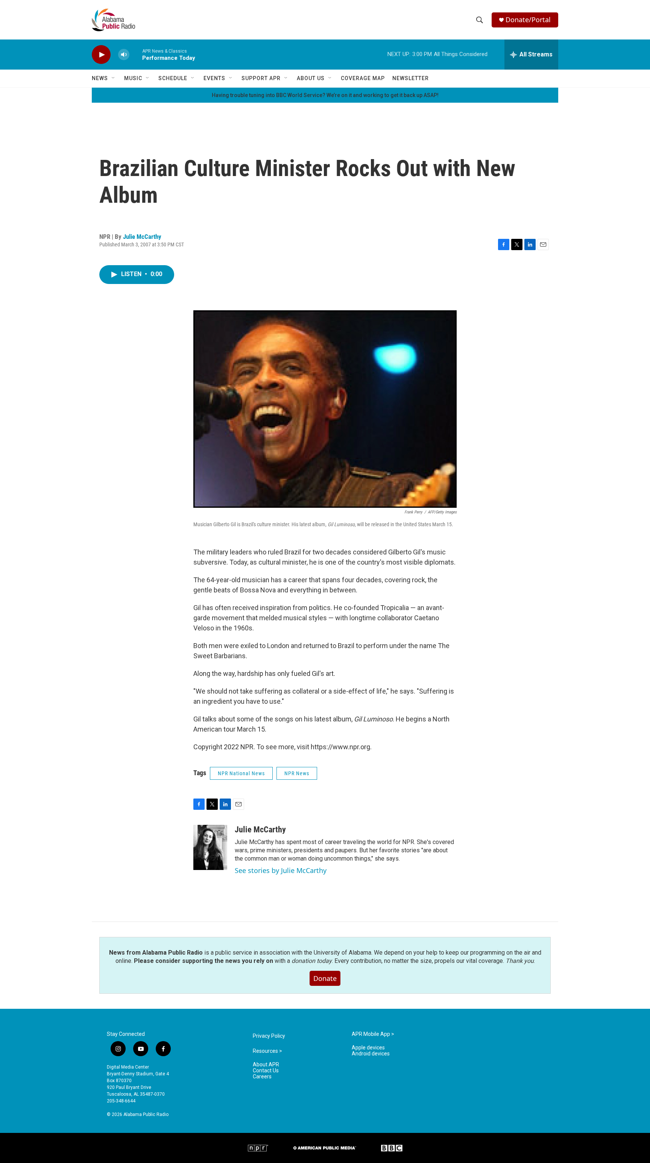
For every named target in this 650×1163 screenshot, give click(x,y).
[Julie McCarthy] (210, 847)
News (100, 78)
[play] (101, 54)
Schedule (172, 78)
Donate (325, 978)
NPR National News (241, 773)
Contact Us (266, 1070)
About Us (311, 78)
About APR (266, 1064)
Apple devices (368, 1048)
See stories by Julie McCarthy (281, 870)
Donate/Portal (528, 20)
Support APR (261, 78)
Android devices (371, 1054)
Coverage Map (363, 78)
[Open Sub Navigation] (114, 78)
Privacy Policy (269, 1036)
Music (133, 78)
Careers (262, 1076)
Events (214, 78)
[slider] (136, 54)
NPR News (296, 773)
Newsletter (410, 78)
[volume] (123, 54)
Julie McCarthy (142, 236)
